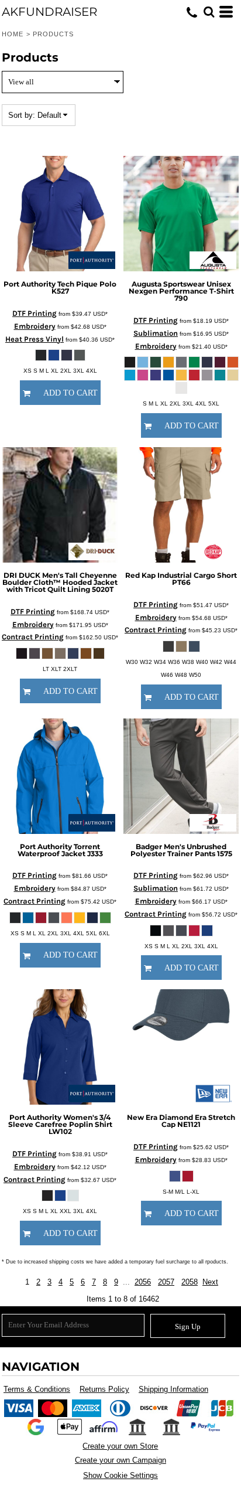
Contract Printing (33, 636)
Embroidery (35, 326)
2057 (166, 1282)
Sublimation (155, 333)
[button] (209, 12)
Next (210, 1282)
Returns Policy (104, 1389)
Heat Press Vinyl (34, 339)
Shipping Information (173, 1389)
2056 (143, 1282)
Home (12, 34)
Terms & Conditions (37, 1389)
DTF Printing (34, 313)
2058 (189, 1282)
